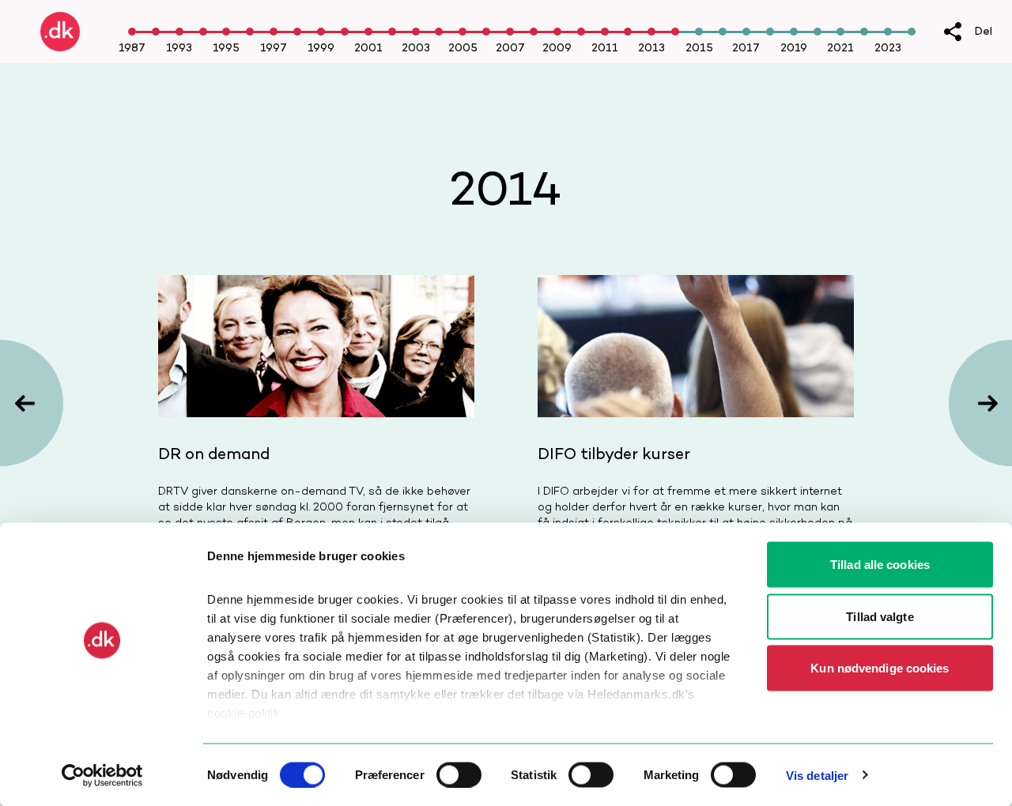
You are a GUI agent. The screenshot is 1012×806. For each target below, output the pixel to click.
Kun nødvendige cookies (879, 668)
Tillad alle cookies (880, 564)
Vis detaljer (817, 775)
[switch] (458, 774)
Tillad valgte (879, 616)
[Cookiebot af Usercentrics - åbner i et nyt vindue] (102, 775)
